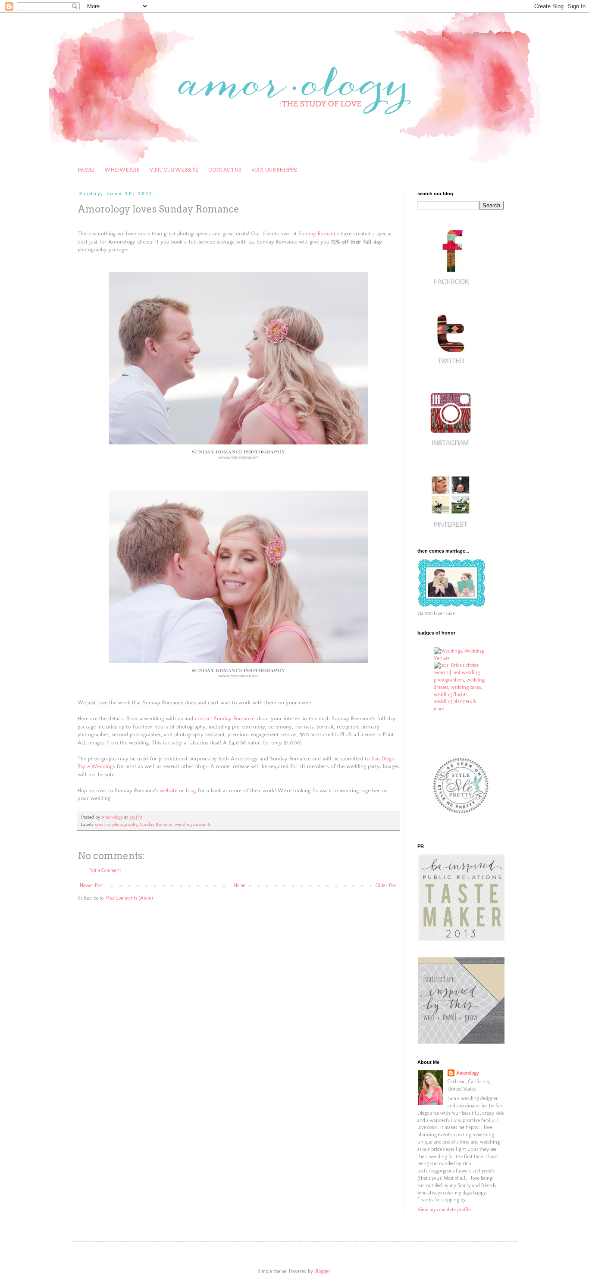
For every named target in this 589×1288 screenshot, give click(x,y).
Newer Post (91, 885)
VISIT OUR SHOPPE (274, 170)
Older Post (386, 885)
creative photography (116, 824)
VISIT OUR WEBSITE (174, 170)
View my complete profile (444, 1210)
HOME (86, 170)
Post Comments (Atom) (129, 898)
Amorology (467, 1073)
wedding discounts (193, 824)
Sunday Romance (156, 824)
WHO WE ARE (121, 170)
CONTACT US (224, 170)
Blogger (322, 1271)
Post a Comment (104, 870)
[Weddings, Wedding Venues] (460, 654)
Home (239, 885)
